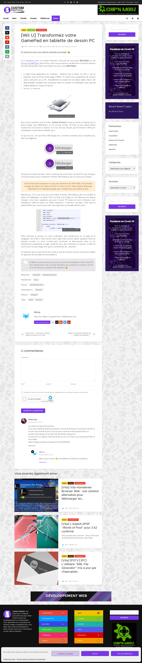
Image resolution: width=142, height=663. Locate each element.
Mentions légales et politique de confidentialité (31, 659)
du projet (49, 189)
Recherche (122, 34)
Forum (55, 18)
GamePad (36, 275)
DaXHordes (113, 145)
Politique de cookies (9, 659)
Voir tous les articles (42, 322)
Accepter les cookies (65, 653)
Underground (101, 2)
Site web (73, 384)
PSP (26, 2)
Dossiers (33, 18)
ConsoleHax (113, 136)
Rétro (123, 2)
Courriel (49, 384)
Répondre (32, 446)
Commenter (25, 357)
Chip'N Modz (113, 131)
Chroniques (129, 2)
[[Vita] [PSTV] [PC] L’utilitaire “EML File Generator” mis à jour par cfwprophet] (36, 568)
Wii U (13, 2)
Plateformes (45, 18)
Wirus (26, 46)
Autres (136, 2)
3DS (5, 2)
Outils (71, 483)
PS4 (17, 2)
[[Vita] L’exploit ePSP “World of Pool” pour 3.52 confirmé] (36, 531)
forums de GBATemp (30, 63)
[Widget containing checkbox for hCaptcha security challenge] (38, 399)
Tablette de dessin (49, 275)
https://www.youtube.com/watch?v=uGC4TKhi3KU (49, 442)
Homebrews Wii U (36, 285)
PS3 (29, 2)
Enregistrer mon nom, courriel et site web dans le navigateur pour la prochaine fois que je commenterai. (56, 392)
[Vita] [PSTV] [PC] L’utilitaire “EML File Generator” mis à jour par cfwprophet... (79, 566)
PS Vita (22, 2)
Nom (23, 384)
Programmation (111, 2)
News (14, 18)
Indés (119, 2)
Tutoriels (23, 18)
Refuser (95, 653)
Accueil (5, 18)
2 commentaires (46, 46)
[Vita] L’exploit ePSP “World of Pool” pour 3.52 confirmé (79, 528)
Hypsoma (112, 149)
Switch (9, 2)
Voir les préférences (124, 653)
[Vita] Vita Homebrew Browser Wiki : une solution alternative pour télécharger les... (80, 493)
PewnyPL (39, 290)
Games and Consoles (116, 140)
